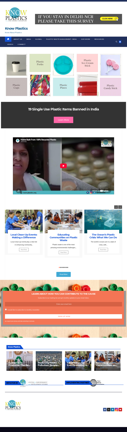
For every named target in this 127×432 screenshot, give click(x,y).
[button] (116, 42)
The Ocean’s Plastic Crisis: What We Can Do (103, 236)
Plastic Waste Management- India (61, 39)
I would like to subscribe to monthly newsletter (23, 310)
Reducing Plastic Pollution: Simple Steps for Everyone (49, 365)
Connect (22, 44)
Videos (10, 44)
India (28, 39)
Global (38, 39)
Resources (99, 39)
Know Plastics (16, 28)
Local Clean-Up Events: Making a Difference (24, 236)
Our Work (85, 39)
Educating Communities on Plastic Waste (63, 237)
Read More (24, 249)
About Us (18, 39)
